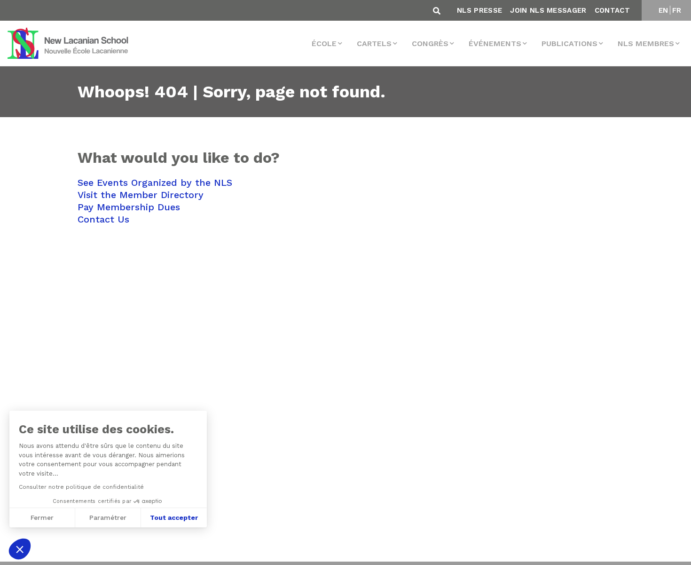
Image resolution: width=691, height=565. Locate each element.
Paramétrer (107, 517)
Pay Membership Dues (129, 207)
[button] (19, 549)
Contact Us (103, 219)
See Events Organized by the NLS (155, 182)
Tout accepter (174, 517)
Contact (612, 10)
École (324, 43)
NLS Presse (479, 10)
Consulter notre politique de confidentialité (81, 487)
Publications (569, 43)
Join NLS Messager (548, 10)
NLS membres (646, 43)
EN (663, 10)
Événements (495, 43)
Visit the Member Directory (141, 194)
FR (677, 10)
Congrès (430, 43)
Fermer (42, 517)
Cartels (374, 43)
